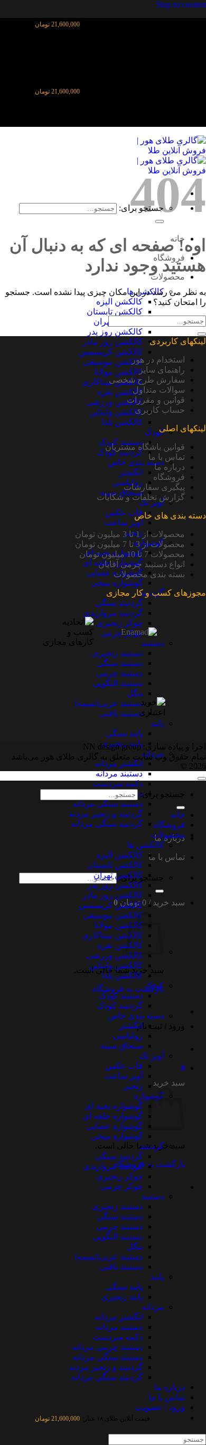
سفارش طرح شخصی (147, 379)
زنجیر (133, 1085)
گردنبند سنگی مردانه (107, 823)
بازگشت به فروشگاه (128, 988)
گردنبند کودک (120, 452)
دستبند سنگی (120, 1216)
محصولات (168, 276)
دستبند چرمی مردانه (107, 1346)
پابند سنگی (124, 1286)
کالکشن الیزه (119, 301)
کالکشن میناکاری (112, 935)
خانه (177, 814)
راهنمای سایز (162, 369)
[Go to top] (202, 778)
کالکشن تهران (118, 874)
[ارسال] (159, 891)
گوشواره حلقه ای (112, 1115)
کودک (154, 432)
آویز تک (151, 502)
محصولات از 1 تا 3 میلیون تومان (130, 534)
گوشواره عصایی (114, 1126)
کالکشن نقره (120, 391)
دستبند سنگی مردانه (107, 803)
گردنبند (151, 1146)
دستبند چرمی (119, 1226)
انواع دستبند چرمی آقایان (141, 564)
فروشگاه (169, 477)
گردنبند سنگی (119, 1156)
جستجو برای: (162, 794)
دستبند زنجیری (117, 1206)
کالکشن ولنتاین (116, 411)
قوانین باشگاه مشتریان (145, 446)
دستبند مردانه (119, 773)
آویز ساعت (123, 522)
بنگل (135, 1246)
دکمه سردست (117, 783)
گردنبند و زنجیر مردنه (106, 813)
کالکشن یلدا (122, 422)
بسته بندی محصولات (149, 574)
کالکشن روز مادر (112, 341)
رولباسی (128, 1035)
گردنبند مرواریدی (113, 1166)
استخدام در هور (158, 359)
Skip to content (181, 4)
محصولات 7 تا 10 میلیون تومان (132, 554)
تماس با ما (166, 857)
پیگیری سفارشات (154, 487)
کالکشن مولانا (118, 371)
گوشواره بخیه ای (114, 1105)
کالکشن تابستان (115, 311)
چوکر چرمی (121, 1186)
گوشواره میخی (117, 582)
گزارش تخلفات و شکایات (141, 497)
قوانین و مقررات (156, 399)
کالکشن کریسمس (111, 351)
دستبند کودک (120, 995)
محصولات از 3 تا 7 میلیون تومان (130, 544)
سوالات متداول (159, 389)
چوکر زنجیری (119, 1176)
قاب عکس (124, 512)
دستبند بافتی (121, 1266)
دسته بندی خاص (136, 462)
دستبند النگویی (117, 1236)
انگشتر (131, 472)
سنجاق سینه (121, 1045)
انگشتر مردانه (119, 763)
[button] (183, 1067)
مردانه (153, 1306)
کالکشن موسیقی (113, 361)
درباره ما (169, 466)
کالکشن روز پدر (115, 331)
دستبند (152, 1196)
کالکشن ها (145, 844)
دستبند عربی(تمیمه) (108, 1256)
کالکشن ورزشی (114, 401)
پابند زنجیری (122, 1296)
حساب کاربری (160, 409)
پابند (157, 1276)
